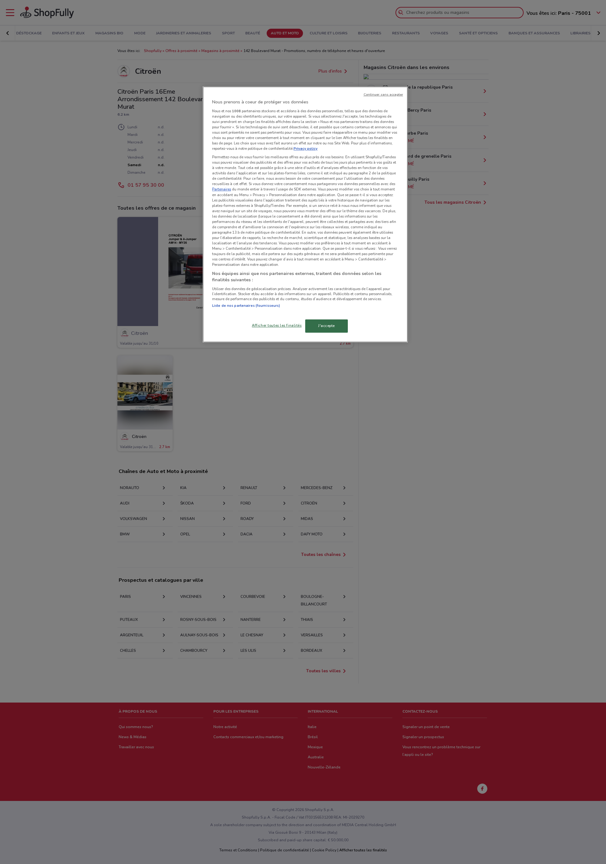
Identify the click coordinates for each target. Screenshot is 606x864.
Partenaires (221, 189)
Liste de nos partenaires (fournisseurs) (246, 305)
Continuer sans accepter (383, 94)
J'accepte (326, 325)
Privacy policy (306, 148)
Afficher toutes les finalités (277, 325)
